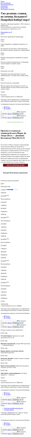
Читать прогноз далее (15, 165)
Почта (8, 107)
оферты (9, 113)
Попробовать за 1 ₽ (6, 32)
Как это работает (6, 3)
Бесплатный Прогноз (7, 4)
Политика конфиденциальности (13, 408)
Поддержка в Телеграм (7, 9)
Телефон (8, 108)
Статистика (4, 6)
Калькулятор (4, 7)
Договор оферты (9, 410)
